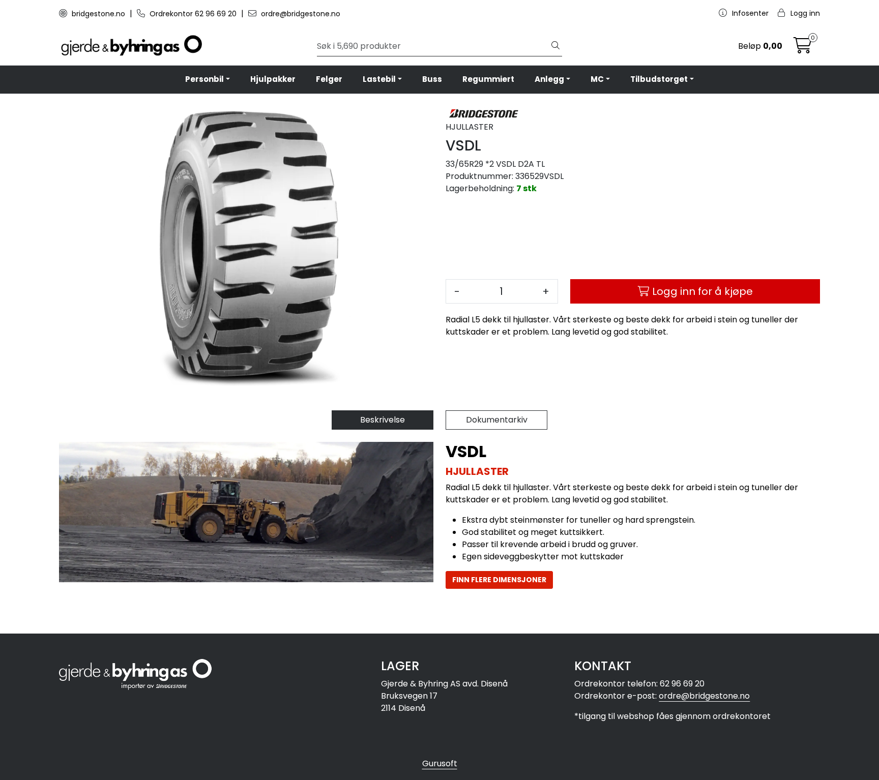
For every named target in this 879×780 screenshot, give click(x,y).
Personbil (204, 79)
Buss (432, 79)
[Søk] (555, 46)
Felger (329, 79)
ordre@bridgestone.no (299, 14)
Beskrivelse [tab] (382, 420)
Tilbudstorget (659, 79)
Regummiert (488, 79)
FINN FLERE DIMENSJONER (499, 580)
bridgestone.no (98, 14)
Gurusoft (439, 763)
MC (597, 79)
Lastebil (379, 79)
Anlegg (549, 79)
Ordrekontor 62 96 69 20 (193, 14)
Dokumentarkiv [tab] (497, 420)
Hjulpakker (273, 79)
